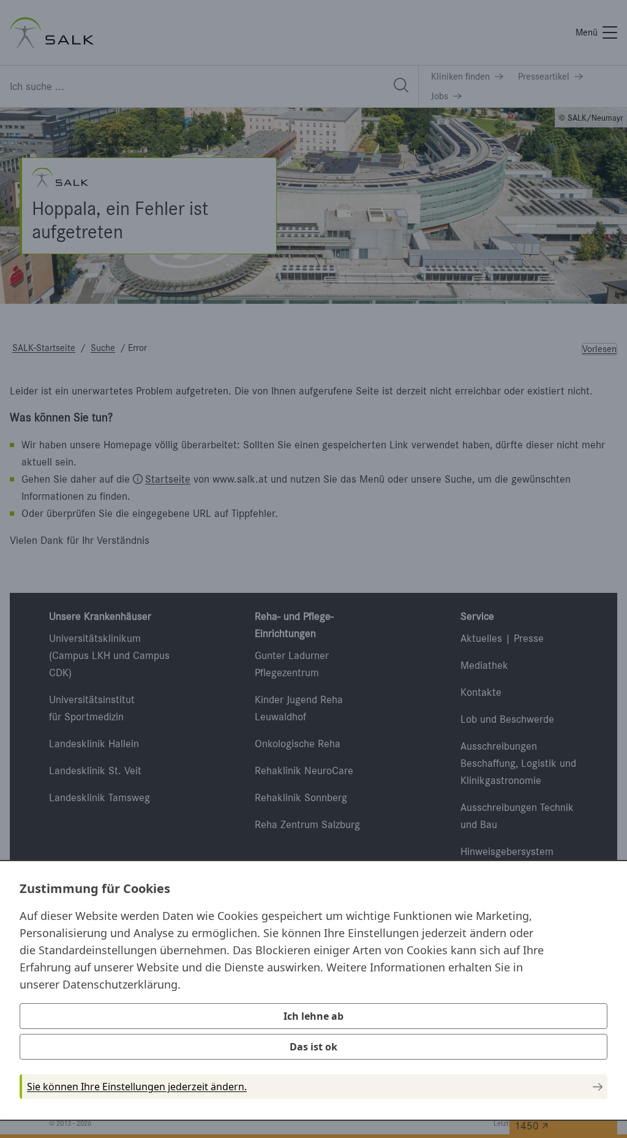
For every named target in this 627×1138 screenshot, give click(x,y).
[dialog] (313, 990)
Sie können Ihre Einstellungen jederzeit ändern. (137, 1086)
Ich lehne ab (313, 1016)
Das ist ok (313, 1046)
